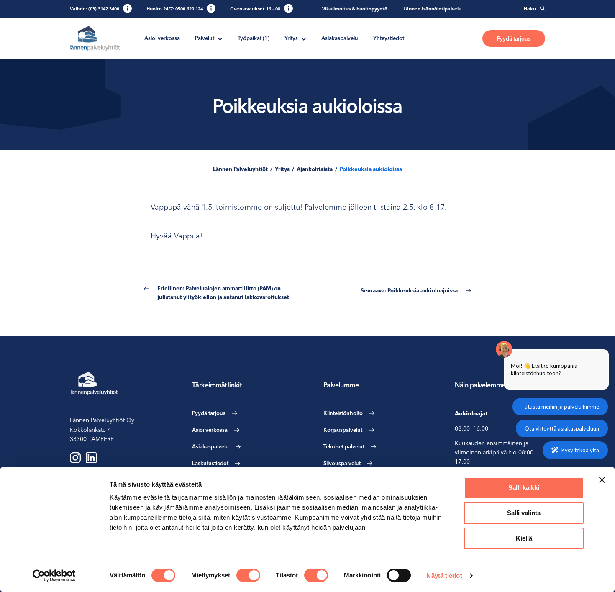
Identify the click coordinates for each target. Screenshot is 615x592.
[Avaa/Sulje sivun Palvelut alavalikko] (220, 38)
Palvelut (204, 38)
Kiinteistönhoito (343, 413)
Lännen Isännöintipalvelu (432, 8)
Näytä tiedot (444, 575)
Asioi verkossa (162, 38)
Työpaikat (253, 38)
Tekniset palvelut (343, 446)
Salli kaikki (523, 487)
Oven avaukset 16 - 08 (255, 8)
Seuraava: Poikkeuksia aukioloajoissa (409, 290)
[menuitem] (162, 38)
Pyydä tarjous (513, 38)
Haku (530, 8)
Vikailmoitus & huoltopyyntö (354, 8)
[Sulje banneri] (602, 480)
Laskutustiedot (210, 463)
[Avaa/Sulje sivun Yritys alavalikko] (303, 38)
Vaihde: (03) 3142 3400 (94, 8)
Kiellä (524, 538)
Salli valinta (524, 512)
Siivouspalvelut (342, 463)
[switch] (248, 575)
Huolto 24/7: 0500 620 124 (174, 8)
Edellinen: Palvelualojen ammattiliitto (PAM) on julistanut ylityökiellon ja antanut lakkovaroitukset (223, 292)
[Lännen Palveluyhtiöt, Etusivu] (95, 38)
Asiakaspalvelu (339, 38)
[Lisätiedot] (127, 8)
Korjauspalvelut (342, 429)
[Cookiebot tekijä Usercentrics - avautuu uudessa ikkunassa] (54, 575)
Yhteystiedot (388, 38)
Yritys (291, 38)
